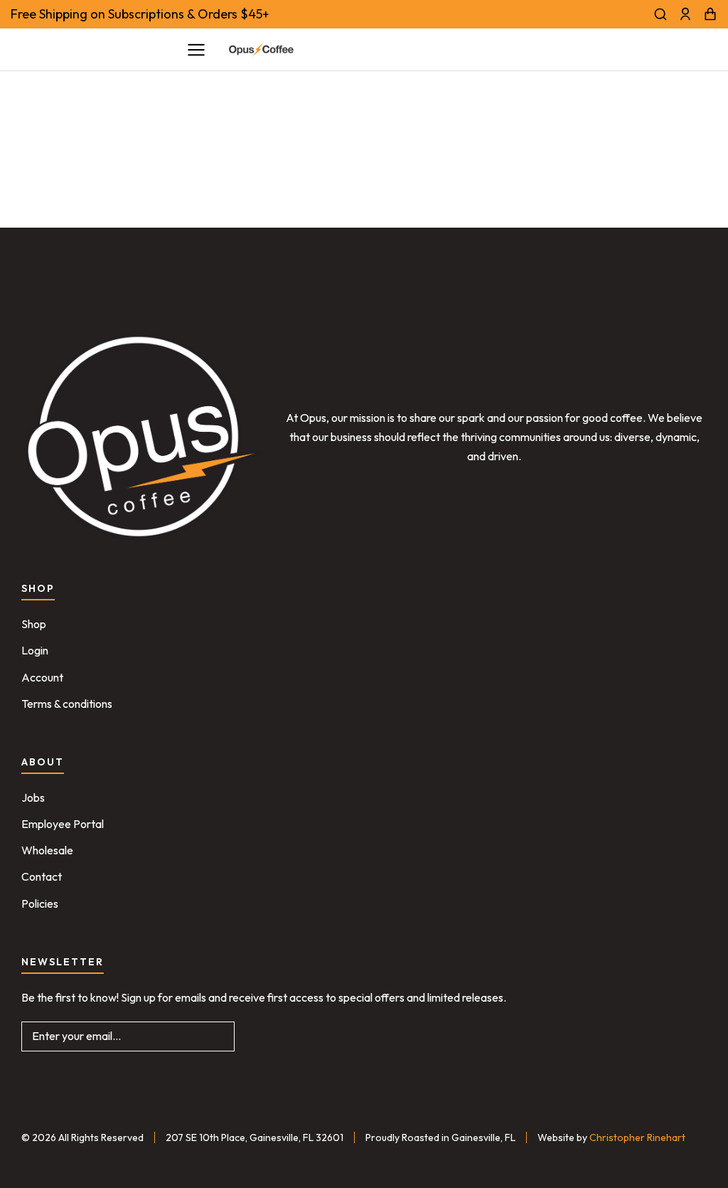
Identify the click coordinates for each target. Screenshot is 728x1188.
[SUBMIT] (213, 1036)
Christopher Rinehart (637, 1137)
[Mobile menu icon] (196, 49)
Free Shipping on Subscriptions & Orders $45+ (140, 14)
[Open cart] (710, 14)
